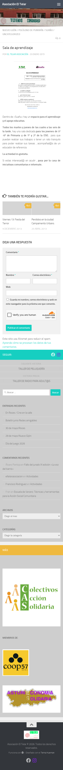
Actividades (32, 476)
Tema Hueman (47, 752)
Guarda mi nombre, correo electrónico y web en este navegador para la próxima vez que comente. (31, 301)
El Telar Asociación (17, 54)
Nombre (11, 275)
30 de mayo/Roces (15, 428)
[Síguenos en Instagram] (58, 355)
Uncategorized (11, 34)
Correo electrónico (42, 275)
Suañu (49, 30)
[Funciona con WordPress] (22, 753)
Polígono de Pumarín (30, 30)
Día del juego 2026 (15, 443)
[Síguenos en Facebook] (53, 355)
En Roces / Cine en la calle (19, 412)
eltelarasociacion (14, 476)
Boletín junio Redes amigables (21, 420)
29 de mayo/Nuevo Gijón (18, 435)
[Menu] (59, 4)
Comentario (12, 252)
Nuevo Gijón (9, 30)
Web (8, 287)
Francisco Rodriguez (16, 484)
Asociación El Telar (14, 4)
